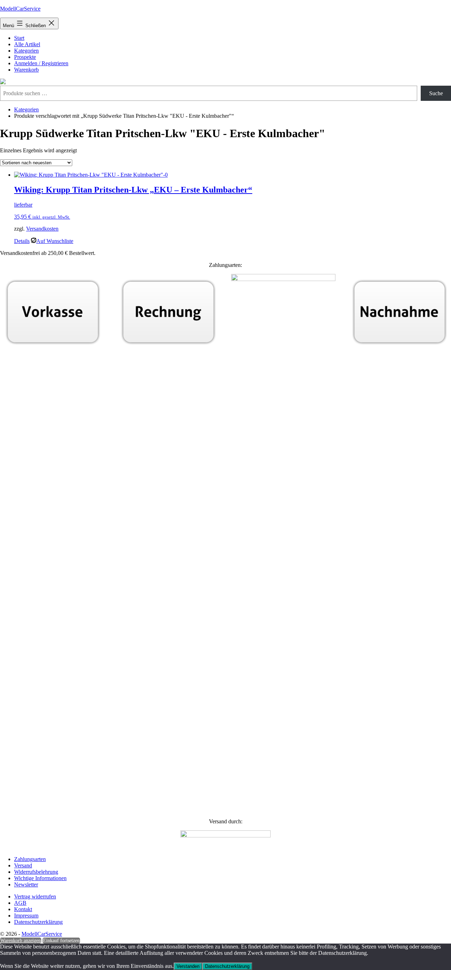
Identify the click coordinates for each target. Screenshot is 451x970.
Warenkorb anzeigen (20, 940)
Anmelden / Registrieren (41, 63)
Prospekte (25, 57)
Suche (436, 93)
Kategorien (26, 51)
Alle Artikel (27, 44)
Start (19, 38)
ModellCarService (20, 9)
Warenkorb (26, 70)
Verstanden (188, 966)
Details (22, 241)
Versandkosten (42, 229)
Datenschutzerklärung (227, 966)
